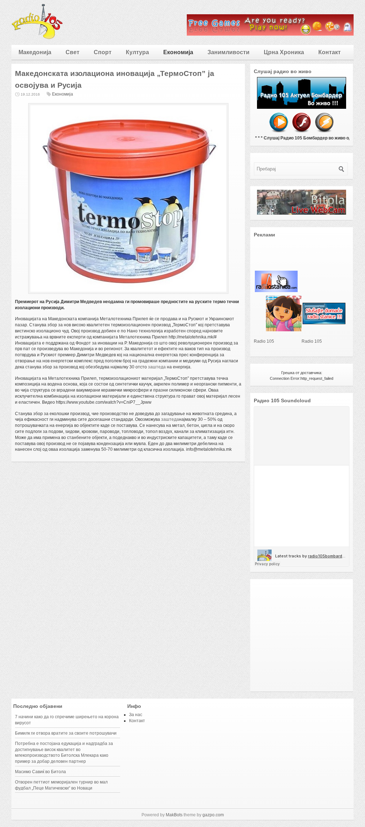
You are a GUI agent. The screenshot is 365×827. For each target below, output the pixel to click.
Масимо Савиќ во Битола (40, 771)
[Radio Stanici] (324, 322)
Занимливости (228, 52)
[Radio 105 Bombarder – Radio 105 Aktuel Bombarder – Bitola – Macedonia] (37, 37)
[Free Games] (270, 34)
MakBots (174, 814)
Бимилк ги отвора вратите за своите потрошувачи (66, 733)
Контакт (329, 52)
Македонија (35, 52)
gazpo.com (213, 814)
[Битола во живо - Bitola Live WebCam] (301, 213)
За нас (135, 714)
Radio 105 (264, 341)
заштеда (157, 366)
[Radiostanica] (276, 290)
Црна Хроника (284, 52)
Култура (137, 52)
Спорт (103, 52)
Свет (72, 52)
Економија (178, 52)
